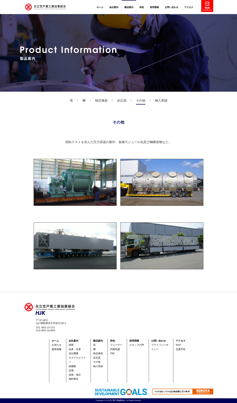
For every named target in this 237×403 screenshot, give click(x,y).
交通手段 (180, 349)
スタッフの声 (136, 345)
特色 (141, 7)
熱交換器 (98, 353)
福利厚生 (73, 379)
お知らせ (56, 345)
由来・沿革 (75, 349)
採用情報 (154, 7)
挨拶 (71, 345)
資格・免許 (75, 374)
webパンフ (208, 7)
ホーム (100, 7)
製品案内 (128, 7)
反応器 (96, 357)
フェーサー (116, 345)
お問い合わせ (171, 7)
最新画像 (56, 349)
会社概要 (73, 353)
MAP (178, 345)
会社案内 (113, 7)
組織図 (72, 366)
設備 (71, 370)
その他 (96, 362)
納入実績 (98, 366)
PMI (112, 353)
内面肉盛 (115, 349)
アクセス (188, 7)
